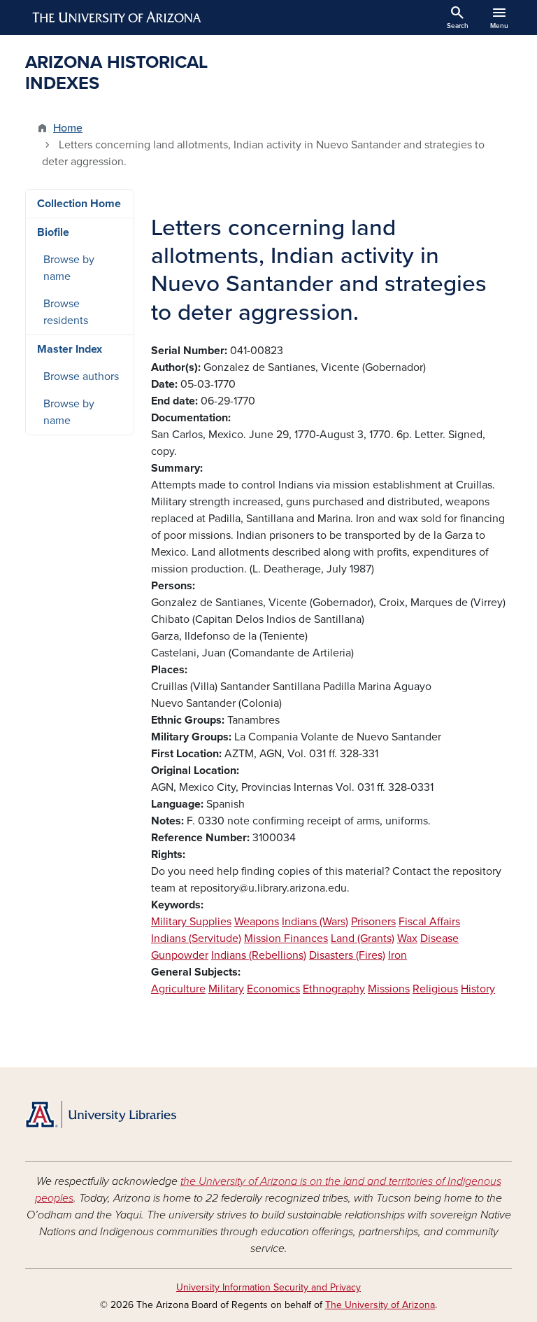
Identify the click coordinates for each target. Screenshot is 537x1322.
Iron (397, 955)
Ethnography (334, 989)
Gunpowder (179, 955)
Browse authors (81, 377)
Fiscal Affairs (429, 922)
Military (226, 989)
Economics (273, 989)
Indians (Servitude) (196, 938)
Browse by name (68, 268)
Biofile (53, 232)
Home (68, 128)
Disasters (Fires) (347, 955)
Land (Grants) (362, 938)
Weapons (256, 922)
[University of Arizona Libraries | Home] (100, 1114)
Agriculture (178, 989)
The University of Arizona (380, 1305)
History (478, 989)
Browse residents (65, 312)
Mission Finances (286, 938)
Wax (407, 938)
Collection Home (79, 204)
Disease (439, 938)
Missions (389, 989)
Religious (435, 989)
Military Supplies (191, 922)
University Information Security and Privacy (268, 1287)
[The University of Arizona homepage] (117, 17)
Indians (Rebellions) (258, 955)
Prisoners (373, 922)
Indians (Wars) (315, 922)
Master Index (69, 349)
